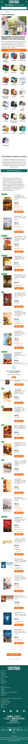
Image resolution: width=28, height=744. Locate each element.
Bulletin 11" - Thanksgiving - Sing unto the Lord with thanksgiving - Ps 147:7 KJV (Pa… (20, 463)
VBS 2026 (3, 707)
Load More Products (14, 654)
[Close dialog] (26, 366)
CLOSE (14, 377)
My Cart (2, 672)
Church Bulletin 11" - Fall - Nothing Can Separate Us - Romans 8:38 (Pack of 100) (20, 277)
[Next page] (21, 649)
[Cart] (26, 2)
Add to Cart (19, 211)
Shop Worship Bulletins (14, 50)
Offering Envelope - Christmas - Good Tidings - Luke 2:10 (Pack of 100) (20, 560)
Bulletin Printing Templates (14, 170)
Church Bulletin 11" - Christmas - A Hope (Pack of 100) (20, 499)
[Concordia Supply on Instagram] (11, 711)
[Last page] (24, 649)
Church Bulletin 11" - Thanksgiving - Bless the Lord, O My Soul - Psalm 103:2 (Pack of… (20, 313)
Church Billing (4, 681)
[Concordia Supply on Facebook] (4, 711)
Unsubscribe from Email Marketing (9, 692)
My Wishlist (3, 673)
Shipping (3, 689)
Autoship (3, 680)
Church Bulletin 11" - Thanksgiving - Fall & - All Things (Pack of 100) (20, 258)
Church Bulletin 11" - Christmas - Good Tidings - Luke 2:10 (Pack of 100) (20, 614)
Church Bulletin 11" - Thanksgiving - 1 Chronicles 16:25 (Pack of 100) (20, 354)
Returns (2, 690)
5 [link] (21, 207)
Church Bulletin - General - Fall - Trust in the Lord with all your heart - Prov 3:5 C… (20, 295)
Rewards (3, 695)
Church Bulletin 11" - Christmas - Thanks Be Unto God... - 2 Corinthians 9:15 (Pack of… (20, 578)
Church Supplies (4, 699)
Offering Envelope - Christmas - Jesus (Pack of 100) (20, 597)
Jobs (2, 678)
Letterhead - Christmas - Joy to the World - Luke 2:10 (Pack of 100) (20, 540)
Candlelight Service (5, 703)
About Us (3, 686)
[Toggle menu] (2, 2)
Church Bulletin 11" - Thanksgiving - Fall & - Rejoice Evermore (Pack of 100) (20, 197)
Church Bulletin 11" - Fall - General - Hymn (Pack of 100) (20, 218)
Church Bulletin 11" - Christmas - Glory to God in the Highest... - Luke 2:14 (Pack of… (20, 519)
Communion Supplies (5, 701)
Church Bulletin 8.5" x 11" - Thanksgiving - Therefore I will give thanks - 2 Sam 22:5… (20, 444)
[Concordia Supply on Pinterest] (17, 711)
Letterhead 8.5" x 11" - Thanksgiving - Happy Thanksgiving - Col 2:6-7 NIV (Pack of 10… (19, 409)
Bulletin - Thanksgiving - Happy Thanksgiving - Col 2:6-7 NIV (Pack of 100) (20, 427)
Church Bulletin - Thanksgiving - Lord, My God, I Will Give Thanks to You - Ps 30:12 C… (20, 481)
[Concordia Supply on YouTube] (24, 711)
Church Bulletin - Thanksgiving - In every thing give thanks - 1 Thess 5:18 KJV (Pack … (19, 391)
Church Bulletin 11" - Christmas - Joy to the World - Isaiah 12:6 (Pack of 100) (20, 631)
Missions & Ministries (6, 687)
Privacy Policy (4, 693)
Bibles (2, 706)
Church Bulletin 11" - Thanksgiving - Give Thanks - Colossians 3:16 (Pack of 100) (20, 333)
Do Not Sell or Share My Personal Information (11, 698)
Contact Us (3, 675)
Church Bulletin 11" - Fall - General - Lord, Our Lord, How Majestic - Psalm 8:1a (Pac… (20, 238)
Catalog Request (5, 677)
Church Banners (4, 704)
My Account (3, 670)
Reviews (3, 683)
